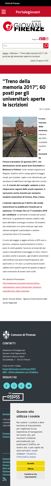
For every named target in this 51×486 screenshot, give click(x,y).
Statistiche (8, 461)
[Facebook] (40, 39)
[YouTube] (28, 385)
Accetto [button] (30, 463)
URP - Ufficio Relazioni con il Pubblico (20, 372)
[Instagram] (47, 39)
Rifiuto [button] (31, 469)
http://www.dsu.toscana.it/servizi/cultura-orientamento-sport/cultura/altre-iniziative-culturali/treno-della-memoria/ (22, 287)
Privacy (6, 465)
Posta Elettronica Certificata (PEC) (19, 368)
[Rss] (4, 479)
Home (5, 53)
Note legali (8, 468)
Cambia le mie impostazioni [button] (30, 475)
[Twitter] (43, 39)
